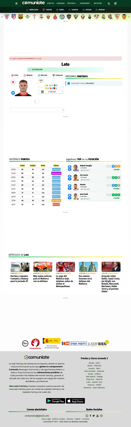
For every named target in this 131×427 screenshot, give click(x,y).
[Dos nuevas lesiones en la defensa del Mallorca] (88, 267)
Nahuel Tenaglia (86, 166)
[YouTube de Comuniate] (98, 416)
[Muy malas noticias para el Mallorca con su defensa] (42, 267)
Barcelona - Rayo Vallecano (94, 387)
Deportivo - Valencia (94, 379)
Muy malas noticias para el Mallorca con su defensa (42, 279)
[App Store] (75, 401)
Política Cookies (58, 419)
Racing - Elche (94, 363)
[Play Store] (56, 401)
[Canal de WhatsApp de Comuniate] (87, 416)
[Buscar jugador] (108, 3)
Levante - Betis (94, 368)
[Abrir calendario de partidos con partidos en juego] (115, 3)
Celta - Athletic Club (94, 382)
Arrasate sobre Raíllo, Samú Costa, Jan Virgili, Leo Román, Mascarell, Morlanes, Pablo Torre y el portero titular (111, 284)
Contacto (85, 419)
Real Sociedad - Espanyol (94, 371)
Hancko (83, 185)
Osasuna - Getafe (94, 385)
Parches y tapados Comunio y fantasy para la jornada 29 (19, 279)
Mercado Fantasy (18, 386)
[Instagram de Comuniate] (101, 416)
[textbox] (51, 92)
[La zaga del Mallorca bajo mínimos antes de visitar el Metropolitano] (65, 267)
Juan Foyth (84, 194)
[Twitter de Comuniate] (94, 416)
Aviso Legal (46, 419)
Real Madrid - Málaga (94, 376)
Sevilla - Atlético (94, 374)
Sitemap (70, 419)
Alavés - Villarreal (94, 365)
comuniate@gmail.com (37, 415)
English (77, 419)
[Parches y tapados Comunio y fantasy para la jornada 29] (19, 267)
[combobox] (51, 92)
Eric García (84, 175)
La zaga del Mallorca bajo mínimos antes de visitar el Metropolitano (64, 281)
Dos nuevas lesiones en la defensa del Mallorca (85, 280)
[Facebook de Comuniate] (90, 416)
